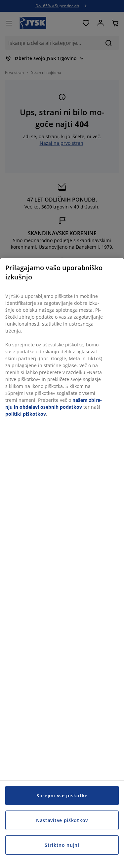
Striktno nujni (62, 845)
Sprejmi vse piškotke (62, 795)
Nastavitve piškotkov (62, 820)
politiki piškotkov (25, 414)
